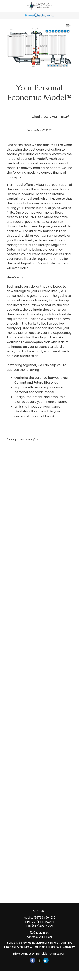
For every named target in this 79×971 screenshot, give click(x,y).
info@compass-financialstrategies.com (39, 954)
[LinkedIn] (46, 960)
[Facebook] (32, 960)
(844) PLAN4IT (46, 922)
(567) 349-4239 (44, 918)
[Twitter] (39, 960)
